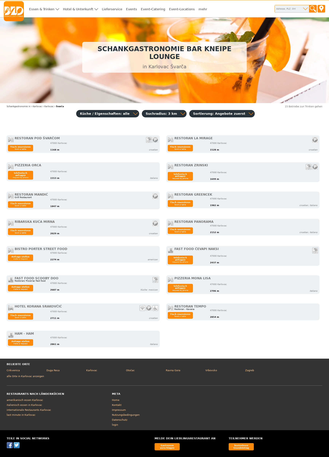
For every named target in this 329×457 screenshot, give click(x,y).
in (18, 106)
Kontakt (116, 405)
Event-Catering (153, 9)
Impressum (119, 409)
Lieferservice (112, 9)
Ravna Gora (173, 370)
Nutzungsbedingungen (126, 414)
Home (115, 400)
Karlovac (91, 370)
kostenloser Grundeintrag (241, 446)
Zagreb (249, 370)
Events (131, 9)
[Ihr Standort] (321, 9)
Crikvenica (13, 370)
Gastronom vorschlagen (167, 446)
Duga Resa (53, 370)
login (115, 424)
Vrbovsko (211, 370)
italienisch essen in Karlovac (24, 405)
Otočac (130, 370)
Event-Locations (182, 9)
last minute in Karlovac (21, 414)
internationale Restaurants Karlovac (29, 409)
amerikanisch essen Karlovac (25, 400)
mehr (203, 9)
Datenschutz (119, 419)
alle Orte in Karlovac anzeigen (25, 376)
